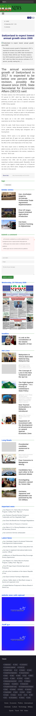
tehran (22, 692)
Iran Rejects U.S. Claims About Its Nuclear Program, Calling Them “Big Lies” (15, 511)
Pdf (21, 710)
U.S (20, 694)
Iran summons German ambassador (14, 532)
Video (26, 710)
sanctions (28, 689)
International (28, 703)
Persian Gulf (25, 683)
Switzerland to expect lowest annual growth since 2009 (18, 37)
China (15, 664)
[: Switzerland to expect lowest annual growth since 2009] (33, 18)
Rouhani (13, 689)
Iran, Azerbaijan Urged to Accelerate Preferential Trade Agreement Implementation (17, 542)
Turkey (13, 694)
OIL (21, 681)
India (12, 675)
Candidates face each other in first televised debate (26, 472)
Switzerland (8, 184)
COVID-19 (21, 667)
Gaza (30, 670)
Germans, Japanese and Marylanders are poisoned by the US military (25, 495)
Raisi (6, 689)
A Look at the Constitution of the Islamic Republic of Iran (17, 572)
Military (30, 707)
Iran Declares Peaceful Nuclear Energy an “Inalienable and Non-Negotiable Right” (15, 516)
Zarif (29, 697)
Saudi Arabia (8, 692)
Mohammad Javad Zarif (10, 681)
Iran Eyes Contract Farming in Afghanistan (26, 224)
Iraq (25, 675)
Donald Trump (8, 670)
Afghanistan (7, 664)
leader (27, 678)
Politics (20, 703)
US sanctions (13, 697)
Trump (6, 694)
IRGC (31, 675)
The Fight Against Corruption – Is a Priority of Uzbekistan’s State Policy (26, 387)
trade (29, 692)
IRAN (19, 675)
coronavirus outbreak (10, 667)
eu (16, 670)
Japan (13, 678)
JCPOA (20, 678)
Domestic (7, 707)
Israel (6, 678)
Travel (17, 710)
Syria (16, 692)
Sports (11, 710)
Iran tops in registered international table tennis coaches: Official (17, 551)
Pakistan (28, 681)
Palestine (7, 683)
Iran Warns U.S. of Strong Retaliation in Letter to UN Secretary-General (17, 528)
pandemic (15, 683)
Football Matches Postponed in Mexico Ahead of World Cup (17, 586)
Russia (20, 689)
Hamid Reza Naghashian (11, 672)
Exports (22, 670)
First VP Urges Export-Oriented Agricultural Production (15, 567)
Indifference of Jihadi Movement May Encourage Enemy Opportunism (17, 556)
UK (26, 694)
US (5, 697)
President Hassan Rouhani (26, 686)
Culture (14, 707)
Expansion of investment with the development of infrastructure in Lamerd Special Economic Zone (25, 427)
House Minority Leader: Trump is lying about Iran (18, 546)
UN (31, 694)
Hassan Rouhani (24, 672)
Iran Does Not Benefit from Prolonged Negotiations (18, 520)
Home (6, 703)
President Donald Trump (10, 686)
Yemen (22, 697)
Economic (13, 703)
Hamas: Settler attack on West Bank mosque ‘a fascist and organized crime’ (17, 581)
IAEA (6, 675)
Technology (22, 707)
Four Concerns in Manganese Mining (26, 462)
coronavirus (24, 664)
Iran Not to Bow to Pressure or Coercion (15, 524)
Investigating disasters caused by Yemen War (26, 482)
